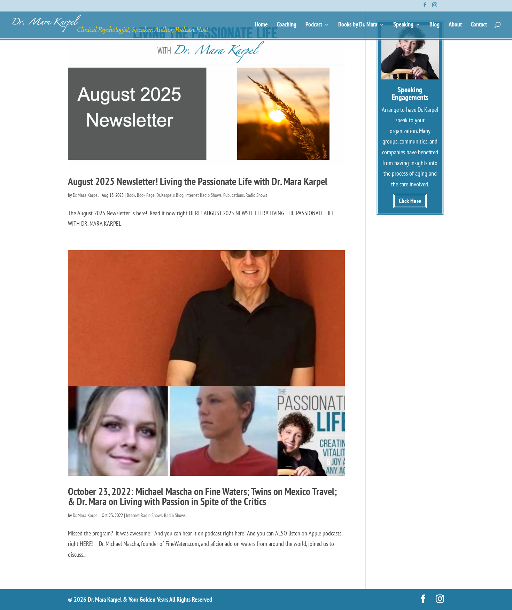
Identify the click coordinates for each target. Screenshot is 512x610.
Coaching (286, 25)
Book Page (146, 195)
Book (131, 195)
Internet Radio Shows (203, 195)
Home (261, 25)
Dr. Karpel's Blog (170, 195)
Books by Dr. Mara (357, 25)
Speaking (403, 25)
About (455, 25)
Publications (233, 195)
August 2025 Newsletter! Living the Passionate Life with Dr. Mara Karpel (197, 181)
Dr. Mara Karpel (86, 195)
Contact (479, 25)
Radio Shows (256, 195)
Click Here (410, 201)
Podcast (313, 25)
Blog (434, 25)
